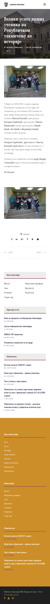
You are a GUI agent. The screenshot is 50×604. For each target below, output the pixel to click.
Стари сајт (8, 297)
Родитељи (29, 292)
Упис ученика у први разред (15, 381)
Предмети (29, 288)
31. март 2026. (9, 410)
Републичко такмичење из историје (18, 343)
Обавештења (37, 47)
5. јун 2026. (8, 329)
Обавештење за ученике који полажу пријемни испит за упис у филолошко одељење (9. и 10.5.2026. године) (24, 392)
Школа (7, 283)
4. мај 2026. (8, 399)
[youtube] (9, 598)
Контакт (7, 459)
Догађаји (7, 450)
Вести (28, 47)
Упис (6, 288)
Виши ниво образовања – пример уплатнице (22, 373)
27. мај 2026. (9, 345)
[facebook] (4, 598)
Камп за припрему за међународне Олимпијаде (23, 318)
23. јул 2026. (9, 321)
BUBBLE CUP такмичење (13, 334)
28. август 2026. (10, 368)
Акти (6, 442)
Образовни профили (34, 283)
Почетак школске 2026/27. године (17, 365)
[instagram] (13, 598)
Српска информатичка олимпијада (18, 326)
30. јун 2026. (9, 376)
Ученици (8, 292)
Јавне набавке (9, 455)
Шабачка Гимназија (15, 47)
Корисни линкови (11, 463)
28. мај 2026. (9, 337)
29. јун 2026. (9, 384)
